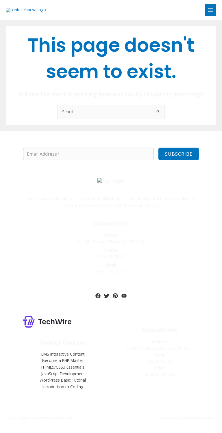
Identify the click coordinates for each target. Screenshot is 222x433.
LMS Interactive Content (62, 354)
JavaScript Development (63, 373)
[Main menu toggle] (210, 10)
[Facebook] (98, 295)
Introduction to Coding (62, 386)
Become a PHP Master (62, 360)
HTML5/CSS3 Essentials (62, 367)
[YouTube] (124, 295)
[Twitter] (106, 295)
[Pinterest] (115, 295)
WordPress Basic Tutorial (63, 380)
